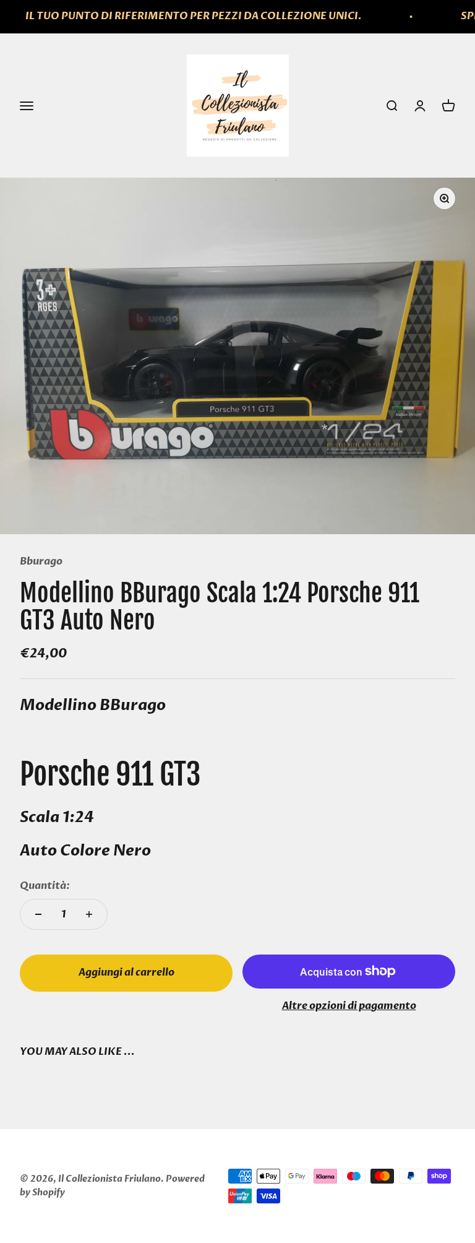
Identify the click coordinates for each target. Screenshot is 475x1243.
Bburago (41, 561)
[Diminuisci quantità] (38, 914)
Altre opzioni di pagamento (349, 1006)
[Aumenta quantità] (89, 914)
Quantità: (45, 886)
